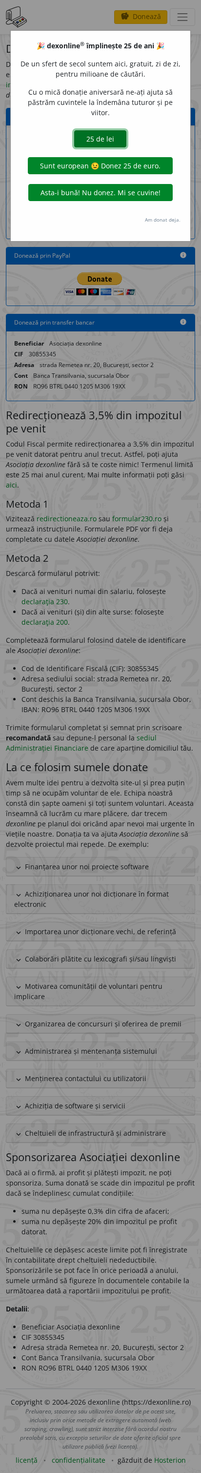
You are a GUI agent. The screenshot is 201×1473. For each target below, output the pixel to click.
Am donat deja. (163, 219)
